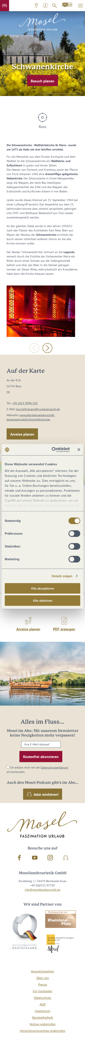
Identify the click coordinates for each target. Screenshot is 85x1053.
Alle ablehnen (42, 600)
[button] (4, 5)
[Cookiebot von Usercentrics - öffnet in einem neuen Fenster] (52, 449)
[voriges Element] (34, 348)
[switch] (74, 533)
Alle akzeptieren (42, 588)
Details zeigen (62, 576)
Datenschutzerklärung (54, 767)
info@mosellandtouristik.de (42, 890)
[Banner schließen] (78, 449)
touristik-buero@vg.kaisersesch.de (38, 409)
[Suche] (54, 5)
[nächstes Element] (47, 348)
